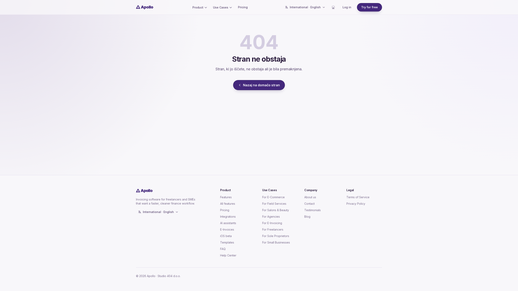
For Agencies (271, 216)
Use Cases (220, 7)
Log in (347, 7)
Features (226, 197)
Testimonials (312, 210)
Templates (227, 242)
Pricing (243, 7)
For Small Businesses (276, 242)
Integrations (228, 216)
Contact (309, 203)
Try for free (369, 7)
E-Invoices (227, 229)
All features (227, 203)
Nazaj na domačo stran (261, 85)
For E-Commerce (273, 197)
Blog (307, 216)
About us (310, 197)
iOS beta (226, 236)
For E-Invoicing (272, 223)
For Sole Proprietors (275, 236)
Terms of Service (357, 197)
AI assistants (228, 223)
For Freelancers (272, 229)
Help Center (228, 255)
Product (197, 7)
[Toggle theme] (333, 7)
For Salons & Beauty (275, 210)
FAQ (223, 249)
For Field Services (274, 203)
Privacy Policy (355, 203)
